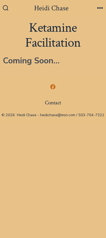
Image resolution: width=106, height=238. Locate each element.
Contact (53, 102)
